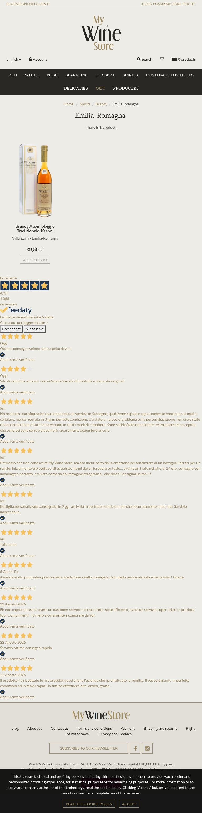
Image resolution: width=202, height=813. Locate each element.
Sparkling (76, 75)
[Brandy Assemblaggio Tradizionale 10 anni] (35, 180)
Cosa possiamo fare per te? (169, 4)
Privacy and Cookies (115, 734)
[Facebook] (135, 748)
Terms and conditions (94, 728)
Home (68, 104)
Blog (15, 728)
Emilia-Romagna (45, 238)
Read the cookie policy (89, 804)
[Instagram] (147, 748)
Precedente (11, 329)
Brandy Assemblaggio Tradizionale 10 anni (35, 228)
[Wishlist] (162, 59)
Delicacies (76, 88)
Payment (127, 728)
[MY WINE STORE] (101, 33)
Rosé (52, 75)
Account (39, 59)
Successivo (34, 329)
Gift (100, 88)
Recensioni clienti (27, 4)
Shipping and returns (160, 728)
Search (146, 59)
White (32, 75)
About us (34, 728)
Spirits (130, 75)
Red (12, 75)
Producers (126, 88)
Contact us (59, 728)
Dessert (105, 75)
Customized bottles (170, 75)
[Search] (138, 59)
